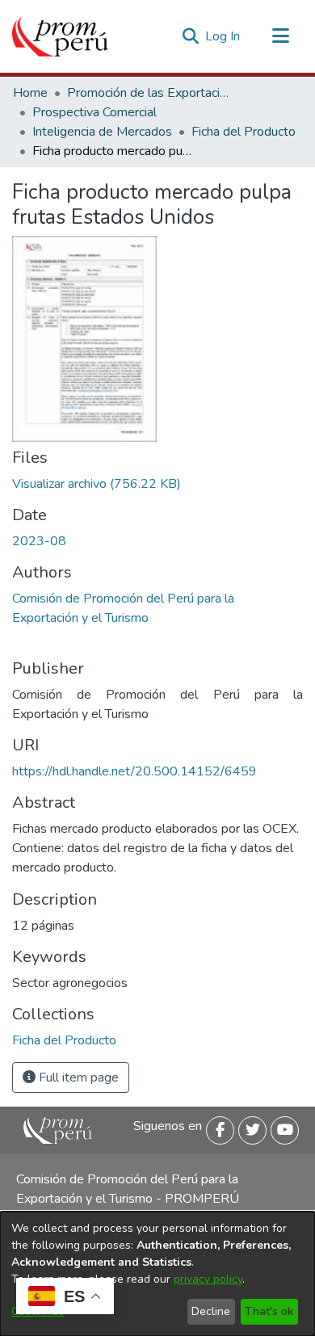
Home (30, 93)
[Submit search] (190, 36)
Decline (210, 1311)
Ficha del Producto (243, 132)
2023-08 (39, 541)
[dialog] (157, 1274)
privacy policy (208, 1279)
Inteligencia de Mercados (102, 132)
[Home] (60, 36)
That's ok (269, 1311)
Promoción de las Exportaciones (148, 93)
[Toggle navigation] (280, 36)
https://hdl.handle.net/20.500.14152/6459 (134, 771)
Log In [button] (223, 36)
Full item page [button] (77, 1077)
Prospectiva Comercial (94, 112)
